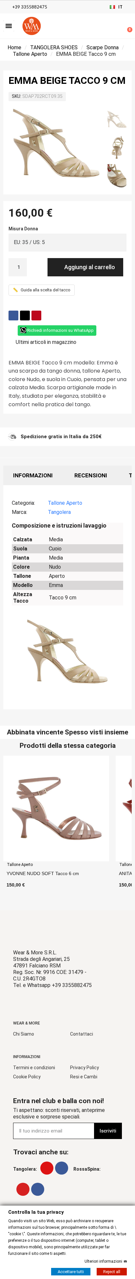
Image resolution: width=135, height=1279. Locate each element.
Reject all (111, 1271)
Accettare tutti (71, 1271)
